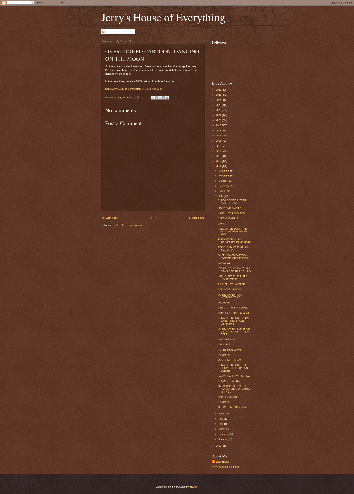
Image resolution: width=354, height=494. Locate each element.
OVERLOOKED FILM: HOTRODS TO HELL (230, 296)
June (222, 413)
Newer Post (110, 218)
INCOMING (224, 263)
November (224, 175)
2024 (219, 100)
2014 (219, 151)
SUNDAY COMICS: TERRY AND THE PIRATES (233, 202)
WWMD (222, 223)
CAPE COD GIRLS (228, 218)
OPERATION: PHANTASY (232, 407)
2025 (219, 94)
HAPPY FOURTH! (227, 396)
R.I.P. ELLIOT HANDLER (231, 284)
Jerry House (222, 462)
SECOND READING (229, 381)
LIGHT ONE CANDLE (229, 208)
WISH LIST (224, 344)
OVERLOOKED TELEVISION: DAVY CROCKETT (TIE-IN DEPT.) (234, 331)
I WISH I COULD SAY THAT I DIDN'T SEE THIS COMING (234, 270)
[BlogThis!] (156, 98)
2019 (219, 125)
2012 (219, 161)
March (222, 429)
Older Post (197, 218)
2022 (219, 110)
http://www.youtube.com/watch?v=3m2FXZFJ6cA (133, 89)
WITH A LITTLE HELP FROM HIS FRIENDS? (233, 278)
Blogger (193, 486)
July (221, 196)
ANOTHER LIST (226, 339)
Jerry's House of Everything (163, 17)
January (223, 439)
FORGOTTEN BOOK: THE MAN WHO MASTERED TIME (232, 231)
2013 (219, 156)
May (221, 418)
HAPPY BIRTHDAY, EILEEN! (233, 312)
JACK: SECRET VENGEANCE (234, 376)
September (225, 186)
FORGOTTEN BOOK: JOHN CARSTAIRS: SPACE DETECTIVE (233, 321)
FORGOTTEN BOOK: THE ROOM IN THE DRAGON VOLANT (233, 368)
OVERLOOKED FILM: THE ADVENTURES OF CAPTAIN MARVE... (235, 389)
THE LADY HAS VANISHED (233, 307)
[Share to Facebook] (163, 98)
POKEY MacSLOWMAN (231, 349)
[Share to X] (160, 98)
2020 (219, 120)
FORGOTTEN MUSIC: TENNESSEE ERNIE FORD (234, 241)
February (224, 434)
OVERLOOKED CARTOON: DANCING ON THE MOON (233, 257)
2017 (219, 135)
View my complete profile (225, 466)
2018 (219, 130)
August (223, 191)
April (221, 423)
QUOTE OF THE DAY (230, 360)
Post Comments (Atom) (129, 225)
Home (153, 218)
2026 (219, 89)
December (224, 170)
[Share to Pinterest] (167, 98)
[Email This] (153, 98)
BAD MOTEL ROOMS (230, 289)
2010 (219, 445)
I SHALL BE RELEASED (231, 213)
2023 (219, 105)
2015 (219, 146)
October (223, 180)
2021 (219, 115)
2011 (219, 166)
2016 (219, 140)
